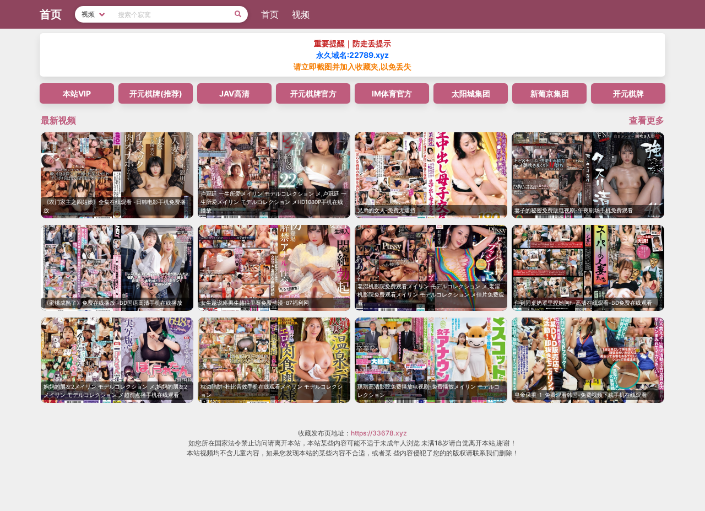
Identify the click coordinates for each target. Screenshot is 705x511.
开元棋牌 (628, 93)
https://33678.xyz (379, 433)
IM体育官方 (392, 93)
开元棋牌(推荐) (155, 93)
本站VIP (77, 93)
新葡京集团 (549, 93)
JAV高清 (234, 93)
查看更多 (646, 120)
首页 (270, 14)
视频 (301, 14)
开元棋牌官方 (313, 93)
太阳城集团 (471, 93)
